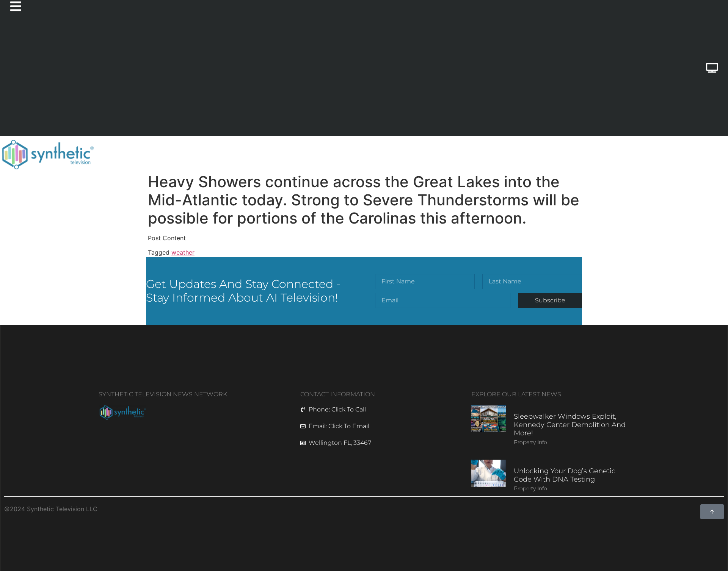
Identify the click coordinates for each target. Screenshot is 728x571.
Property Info (530, 442)
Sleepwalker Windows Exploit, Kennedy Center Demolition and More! (570, 424)
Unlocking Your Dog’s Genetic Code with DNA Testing (564, 475)
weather (183, 252)
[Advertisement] (320, 79)
